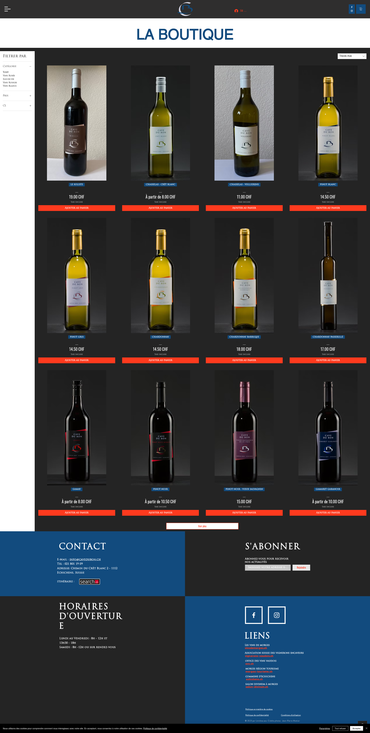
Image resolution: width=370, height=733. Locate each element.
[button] (7, 9)
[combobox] (352, 56)
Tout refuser (340, 728)
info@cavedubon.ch (85, 559)
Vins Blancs (9, 86)
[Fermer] (366, 728)
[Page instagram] (351, 11)
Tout (6, 72)
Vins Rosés (9, 76)
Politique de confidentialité (155, 728)
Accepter (357, 728)
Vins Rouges (10, 83)
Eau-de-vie (8, 79)
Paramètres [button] (324, 728)
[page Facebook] (351, 7)
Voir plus (202, 526)
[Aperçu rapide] (76, 123)
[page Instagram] (276, 615)
